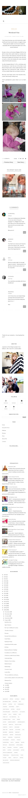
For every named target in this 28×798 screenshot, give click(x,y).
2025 (5, 574)
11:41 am (10, 260)
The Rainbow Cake (12, 497)
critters (12, 709)
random (17, 742)
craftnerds (11, 706)
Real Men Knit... (8, 622)
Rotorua (16, 747)
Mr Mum (6, 647)
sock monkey (16, 750)
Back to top (21, 794)
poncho (18, 739)
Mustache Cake (12, 466)
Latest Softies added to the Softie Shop (14, 677)
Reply (24, 232)
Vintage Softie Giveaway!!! (14, 539)
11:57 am (10, 278)
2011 (5, 603)
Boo (20, 701)
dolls (10, 714)
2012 (5, 601)
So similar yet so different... (11, 652)
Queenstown (6, 742)
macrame (5, 732)
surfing (16, 752)
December (7, 611)
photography (6, 739)
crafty (17, 706)
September (7, 618)
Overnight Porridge (12, 560)
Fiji (18, 716)
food (13, 719)
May (6, 689)
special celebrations (7, 752)
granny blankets (12, 722)
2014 (5, 597)
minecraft (17, 732)
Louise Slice (7, 672)
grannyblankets (21, 722)
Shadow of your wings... (10, 661)
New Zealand (18, 734)
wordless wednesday (15, 760)
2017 (5, 591)
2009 (5, 607)
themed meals (6, 755)
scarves (21, 747)
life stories (17, 729)
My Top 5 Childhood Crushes (11, 627)
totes (22, 755)
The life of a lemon (9, 630)
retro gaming (20, 744)
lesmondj (11, 213)
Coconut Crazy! (8, 669)
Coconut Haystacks (12, 487)
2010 (5, 605)
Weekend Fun (8, 680)
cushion (5, 714)
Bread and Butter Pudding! (11, 650)
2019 (5, 587)
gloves (4, 722)
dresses (15, 714)
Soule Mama (7, 638)
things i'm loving (15, 755)
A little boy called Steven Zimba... (12, 655)
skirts (4, 750)
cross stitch (15, 711)
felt (14, 408)
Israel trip (5, 729)
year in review (6, 762)
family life (14, 28)
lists (23, 729)
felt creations (13, 716)
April (6, 691)
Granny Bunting (12, 519)
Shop (3, 436)
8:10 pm (10, 215)
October (7, 616)
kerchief (11, 729)
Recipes (4, 433)
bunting (10, 704)
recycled (5, 744)
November (7, 614)
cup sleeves (22, 711)
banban (10, 239)
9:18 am (10, 241)
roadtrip (10, 747)
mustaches (5, 734)
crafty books (6, 709)
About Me (4, 438)
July (6, 685)
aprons (11, 699)
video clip (15, 757)
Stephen (11, 276)
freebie (18, 719)
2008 (5, 609)
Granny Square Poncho (13, 476)
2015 (5, 595)
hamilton (11, 724)
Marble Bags (7, 666)
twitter (5, 408)
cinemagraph (21, 704)
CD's (15, 704)
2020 (5, 585)
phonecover (17, 737)
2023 (5, 578)
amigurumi (5, 699)
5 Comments (7, 158)
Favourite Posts (5, 427)
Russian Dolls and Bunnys (11, 636)
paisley (4, 737)
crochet (18, 709)
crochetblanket (6, 711)
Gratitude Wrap (8, 658)
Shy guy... (7, 633)
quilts (12, 742)
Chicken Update (8, 683)
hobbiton (5, 727)
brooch (4, 704)
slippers (9, 750)
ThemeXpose (15, 792)
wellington (5, 760)
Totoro (4, 757)
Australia (17, 699)
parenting (10, 737)
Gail (9, 258)
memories (11, 732)
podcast (13, 739)
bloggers (15, 701)
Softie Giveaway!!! (12, 549)
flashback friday (6, 719)
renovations (11, 744)
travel (9, 757)
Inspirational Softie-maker (11, 644)
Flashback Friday (8, 641)
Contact (4, 441)
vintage (21, 757)
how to (11, 727)
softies (22, 750)
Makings (4, 430)
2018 (5, 589)
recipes (22, 742)
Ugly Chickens (8, 625)
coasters (5, 706)
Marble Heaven (8, 663)
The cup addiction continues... (12, 674)
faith (20, 714)
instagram (17, 727)
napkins (11, 734)
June (6, 687)
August (6, 620)
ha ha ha (5, 724)
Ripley (4, 747)
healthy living (18, 724)
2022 (5, 581)
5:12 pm (10, 293)
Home (3, 424)
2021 (5, 583)
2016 (5, 593)
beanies (22, 699)
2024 (5, 576)
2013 (5, 599)
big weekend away (7, 701)
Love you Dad (8, 194)
